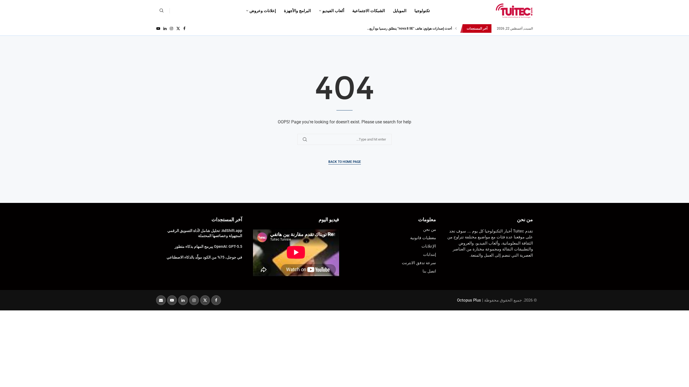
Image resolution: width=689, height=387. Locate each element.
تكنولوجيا (422, 10)
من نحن (525, 219)
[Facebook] (184, 28)
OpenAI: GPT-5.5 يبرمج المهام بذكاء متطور (208, 246)
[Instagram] (171, 28)
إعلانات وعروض (262, 10)
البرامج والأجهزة (297, 10)
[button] (456, 28)
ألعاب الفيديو (333, 10)
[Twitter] (178, 28)
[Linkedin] (165, 28)
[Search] (161, 11)
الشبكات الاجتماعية (368, 10)
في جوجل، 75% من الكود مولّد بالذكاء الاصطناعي (204, 257)
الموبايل (399, 10)
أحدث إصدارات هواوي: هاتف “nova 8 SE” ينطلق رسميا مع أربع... (409, 28)
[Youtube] (158, 28)
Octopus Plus (469, 300)
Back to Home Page (344, 162)
